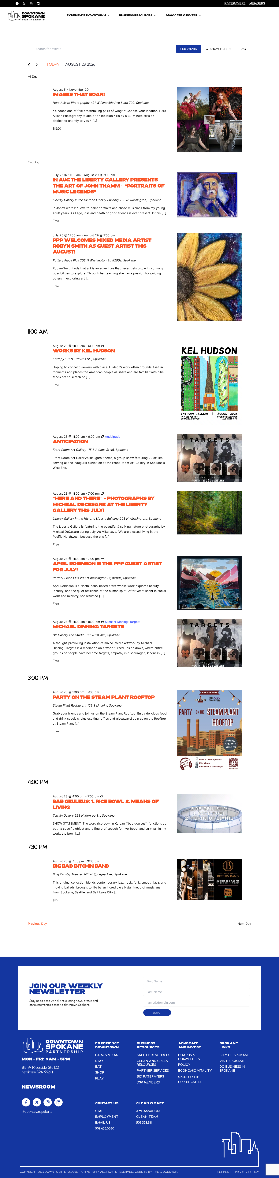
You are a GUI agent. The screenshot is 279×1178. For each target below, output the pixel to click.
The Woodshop (165, 1172)
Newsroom (38, 1087)
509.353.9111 (144, 1123)
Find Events (188, 48)
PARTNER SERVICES (153, 1071)
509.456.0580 (104, 1129)
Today (53, 64)
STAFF (100, 1111)
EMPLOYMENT (106, 1117)
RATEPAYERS (235, 4)
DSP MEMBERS (148, 1082)
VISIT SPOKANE (232, 1061)
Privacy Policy (247, 1172)
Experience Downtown (86, 15)
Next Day (244, 923)
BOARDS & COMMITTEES (189, 1057)
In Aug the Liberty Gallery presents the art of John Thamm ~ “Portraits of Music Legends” (109, 186)
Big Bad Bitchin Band (81, 866)
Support (224, 1172)
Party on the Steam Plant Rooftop (104, 697)
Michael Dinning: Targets (88, 627)
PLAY (99, 1078)
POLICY (184, 1065)
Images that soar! (79, 95)
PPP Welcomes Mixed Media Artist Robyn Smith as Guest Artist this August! (102, 246)
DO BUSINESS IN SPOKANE (232, 1069)
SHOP (99, 1073)
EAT (98, 1067)
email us (102, 1123)
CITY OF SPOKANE (235, 1055)
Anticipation (70, 442)
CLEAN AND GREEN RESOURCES (152, 1063)
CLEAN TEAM (147, 1117)
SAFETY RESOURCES (153, 1055)
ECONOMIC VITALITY (195, 1071)
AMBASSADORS (148, 1111)
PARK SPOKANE (108, 1055)
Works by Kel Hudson (84, 351)
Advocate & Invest (181, 15)
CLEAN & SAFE (150, 1103)
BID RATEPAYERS (150, 1077)
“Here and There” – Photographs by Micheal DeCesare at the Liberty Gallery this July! (103, 505)
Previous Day (37, 923)
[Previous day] (30, 65)
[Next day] (38, 65)
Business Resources (135, 15)
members (257, 4)
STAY (99, 1061)
